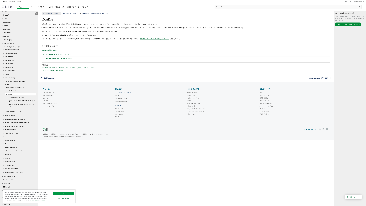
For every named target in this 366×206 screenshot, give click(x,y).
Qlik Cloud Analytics (121, 109)
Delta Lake (6, 204)
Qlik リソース (349, 1)
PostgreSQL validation (11, 147)
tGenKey (10, 94)
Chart (5, 11)
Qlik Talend (118, 96)
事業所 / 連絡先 (264, 114)
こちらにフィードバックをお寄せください (348, 24)
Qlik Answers (119, 111)
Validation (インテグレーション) (14, 172)
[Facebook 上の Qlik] (327, 129)
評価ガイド (71, 7)
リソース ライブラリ (49, 106)
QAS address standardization (13, 151)
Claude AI (6, 15)
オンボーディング (37, 7)
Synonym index (9, 165)
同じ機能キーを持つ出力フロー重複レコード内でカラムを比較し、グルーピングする (68, 68)
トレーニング (47, 98)
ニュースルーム (264, 111)
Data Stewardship (9, 176)
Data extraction (9, 56)
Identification (8, 85)
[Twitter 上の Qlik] (319, 129)
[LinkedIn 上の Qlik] (323, 129)
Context (5, 25)
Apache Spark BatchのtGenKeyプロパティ (21, 101)
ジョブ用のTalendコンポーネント (51, 13)
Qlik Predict (119, 114)
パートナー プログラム (266, 106)
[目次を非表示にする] (36, 13)
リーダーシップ (264, 95)
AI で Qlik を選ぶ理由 (193, 103)
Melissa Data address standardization (16, 123)
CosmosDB (6, 29)
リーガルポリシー (74, 134)
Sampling (7, 158)
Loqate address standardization (14, 119)
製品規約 (53, 134)
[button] (359, 7)
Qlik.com (4, 1)
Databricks (6, 183)
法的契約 (45, 134)
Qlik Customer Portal (50, 103)
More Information (63, 198)
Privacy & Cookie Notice (37, 200)
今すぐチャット (352, 197)
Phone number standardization (14, 144)
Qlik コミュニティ (310, 129)
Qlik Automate (119, 117)
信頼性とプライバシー (194, 98)
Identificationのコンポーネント (15, 87)
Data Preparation (8, 43)
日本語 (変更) (359, 1)
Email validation (9, 71)
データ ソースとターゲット (195, 111)
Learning (18, 1)
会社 (261, 92)
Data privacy (8, 63)
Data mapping (7, 40)
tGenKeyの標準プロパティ (16, 97)
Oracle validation (10, 137)
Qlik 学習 (46, 100)
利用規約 (85, 134)
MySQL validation (10, 130)
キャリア (262, 108)
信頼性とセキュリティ (194, 95)
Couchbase (7, 32)
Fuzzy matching (9, 78)
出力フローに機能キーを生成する (52, 70)
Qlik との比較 (191, 106)
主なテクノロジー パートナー (196, 108)
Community (11, 1)
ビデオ (51, 7)
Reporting (7, 154)
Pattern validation (10, 140)
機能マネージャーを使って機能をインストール (154, 39)
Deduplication (9, 67)
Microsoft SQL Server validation (14, 126)
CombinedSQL (7, 22)
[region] (39, 196)
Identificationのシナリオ (13, 111)
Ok (63, 193)
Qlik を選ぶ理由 (192, 92)
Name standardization (11, 133)
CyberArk (6, 36)
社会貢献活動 (264, 98)
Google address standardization (14, 81)
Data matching (9, 60)
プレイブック (83, 7)
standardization (9, 161)
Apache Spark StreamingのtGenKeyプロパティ (21, 105)
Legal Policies (63, 134)
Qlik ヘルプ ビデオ (48, 92)
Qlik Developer (48, 95)
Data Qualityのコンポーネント (12, 47)
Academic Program (266, 103)
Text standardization (11, 168)
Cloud (5, 18)
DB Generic (6, 187)
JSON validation (9, 115)
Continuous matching (11, 53)
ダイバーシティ (264, 100)
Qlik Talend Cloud (121, 98)
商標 (91, 134)
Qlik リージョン (192, 114)
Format (6, 74)
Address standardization (12, 49)
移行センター (60, 7)
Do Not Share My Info (102, 134)
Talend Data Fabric (121, 101)
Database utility (8, 180)
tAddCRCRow (11, 90)
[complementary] (350, 108)
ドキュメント (22, 7)
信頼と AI (190, 100)
